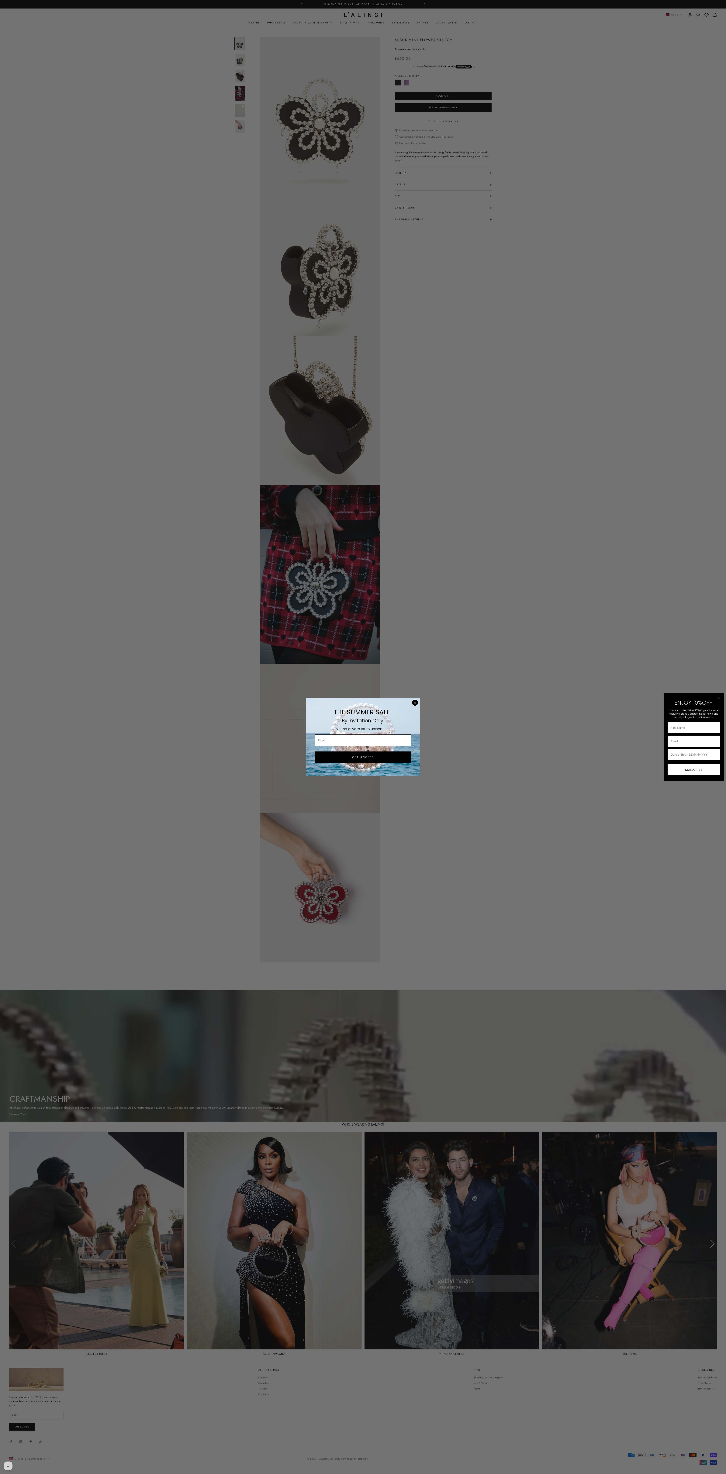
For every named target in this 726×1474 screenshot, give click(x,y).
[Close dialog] (415, 703)
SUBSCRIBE (694, 770)
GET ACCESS (363, 757)
